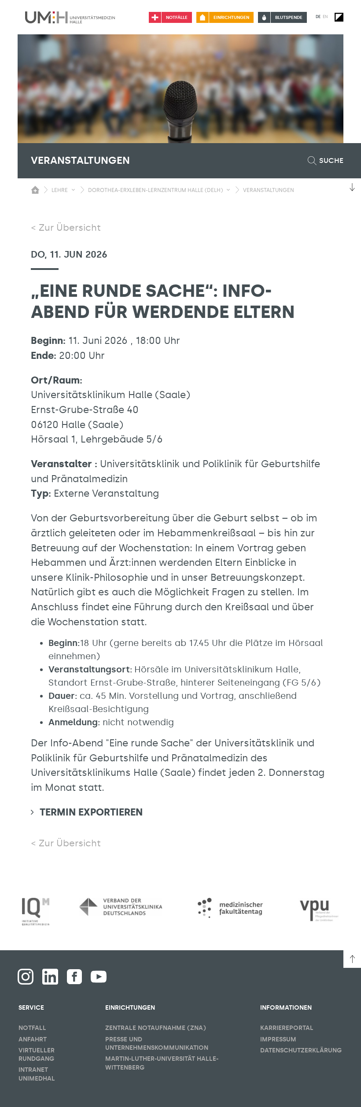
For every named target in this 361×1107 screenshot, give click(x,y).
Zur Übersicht (70, 227)
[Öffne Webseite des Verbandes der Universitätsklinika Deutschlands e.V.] (120, 907)
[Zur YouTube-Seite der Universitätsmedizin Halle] (98, 976)
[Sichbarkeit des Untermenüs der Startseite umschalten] (35, 189)
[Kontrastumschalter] (339, 17)
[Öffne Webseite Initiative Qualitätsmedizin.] (35, 912)
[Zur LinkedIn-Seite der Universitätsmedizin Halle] (50, 976)
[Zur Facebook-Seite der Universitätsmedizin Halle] (74, 976)
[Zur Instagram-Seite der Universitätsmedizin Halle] (25, 976)
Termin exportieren (91, 812)
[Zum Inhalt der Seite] (352, 187)
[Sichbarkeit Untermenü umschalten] (73, 190)
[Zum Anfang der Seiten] (352, 959)
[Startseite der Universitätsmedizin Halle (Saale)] (70, 17)
